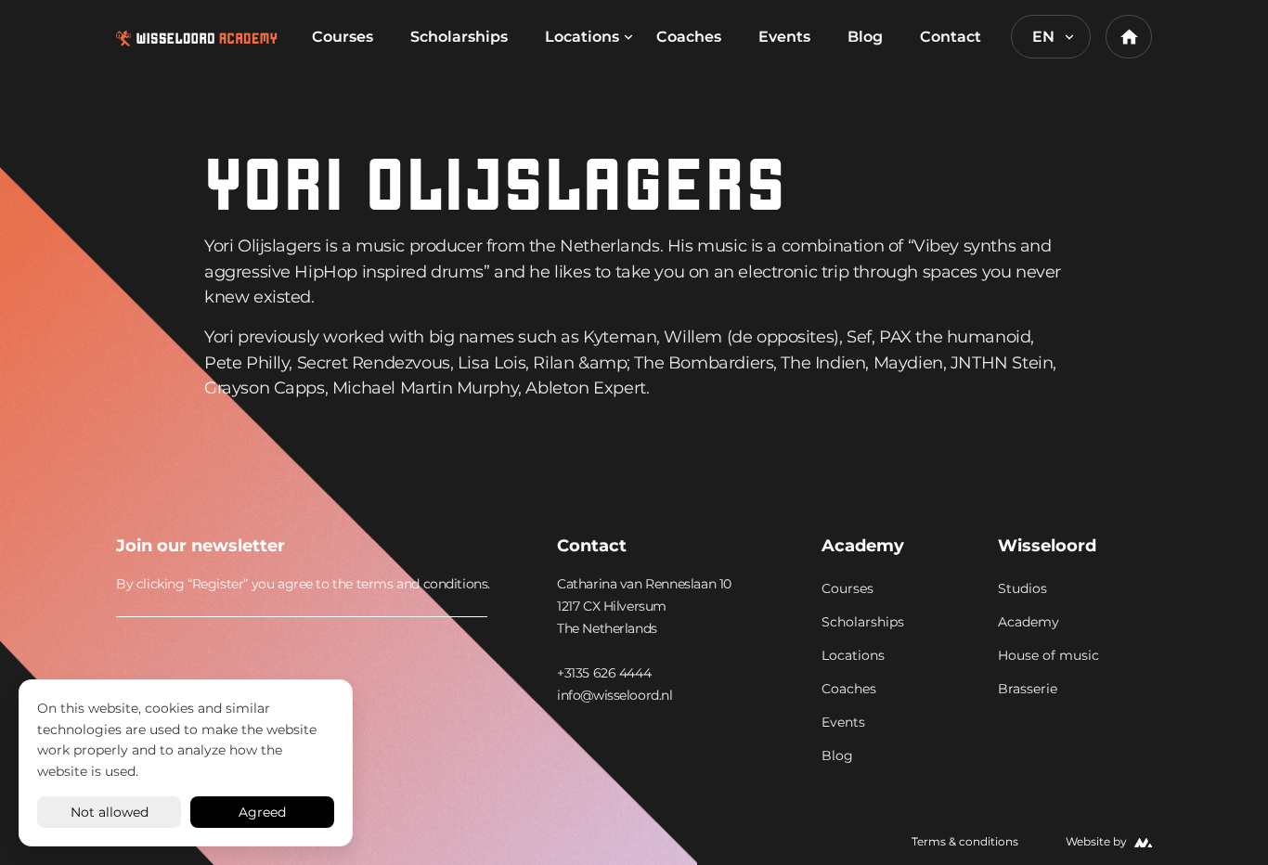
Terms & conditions (965, 841)
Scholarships (459, 36)
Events (784, 36)
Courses (342, 36)
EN (1043, 36)
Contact (950, 36)
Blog (865, 36)
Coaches (688, 36)
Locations (582, 36)
